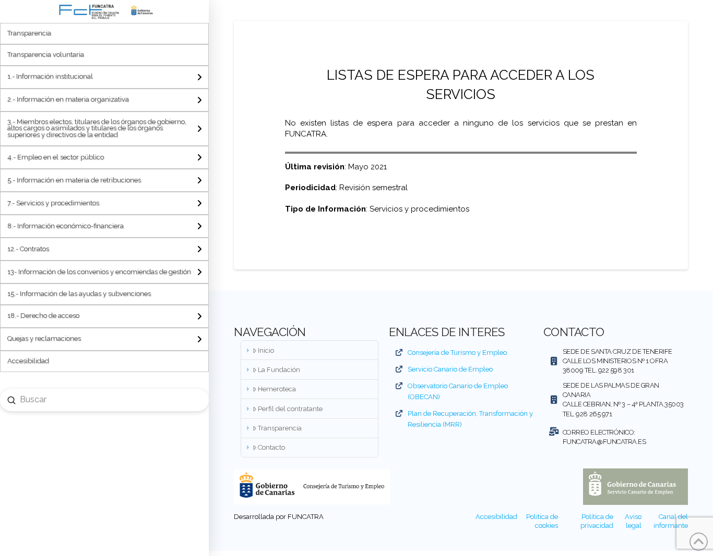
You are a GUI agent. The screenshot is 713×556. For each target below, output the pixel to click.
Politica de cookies (542, 521)
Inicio (266, 350)
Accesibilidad (496, 517)
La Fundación (279, 370)
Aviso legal (633, 521)
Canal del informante (670, 521)
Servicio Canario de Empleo (450, 369)
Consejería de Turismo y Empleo (457, 352)
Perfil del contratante (290, 409)
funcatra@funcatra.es (604, 442)
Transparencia (280, 428)
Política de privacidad (596, 521)
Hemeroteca (277, 389)
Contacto (271, 447)
